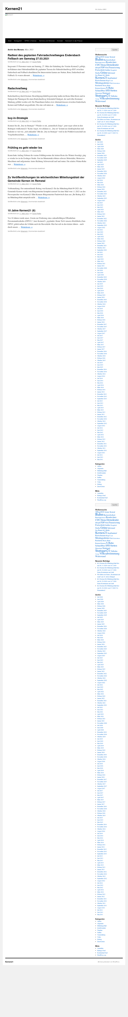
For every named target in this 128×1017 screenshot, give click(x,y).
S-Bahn (110, 87)
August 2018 (101, 306)
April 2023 (100, 209)
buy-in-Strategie (18, 118)
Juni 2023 (100, 205)
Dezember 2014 (102, 369)
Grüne (103, 72)
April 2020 (100, 275)
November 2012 (102, 419)
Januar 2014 (100, 392)
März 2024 (100, 185)
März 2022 (100, 239)
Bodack (104, 62)
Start (10, 41)
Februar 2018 (101, 320)
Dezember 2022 (102, 218)
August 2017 (101, 333)
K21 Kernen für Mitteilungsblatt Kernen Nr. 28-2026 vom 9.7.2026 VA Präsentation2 (108, 133)
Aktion (99, 466)
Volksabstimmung (110, 98)
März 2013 (100, 410)
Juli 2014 (100, 378)
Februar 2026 (101, 151)
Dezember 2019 (102, 277)
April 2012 (100, 435)
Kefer (108, 75)
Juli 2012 (100, 428)
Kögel (108, 80)
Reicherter (99, 85)
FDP (102, 67)
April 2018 (100, 315)
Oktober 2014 (101, 374)
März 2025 (100, 167)
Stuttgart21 (18, 41)
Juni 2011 (100, 457)
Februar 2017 (101, 347)
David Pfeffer (36, 62)
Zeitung (99, 484)
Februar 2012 (101, 439)
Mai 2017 (100, 340)
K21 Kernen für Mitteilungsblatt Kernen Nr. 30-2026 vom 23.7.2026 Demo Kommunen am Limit (108, 115)
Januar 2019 (100, 297)
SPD (108, 90)
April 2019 (100, 290)
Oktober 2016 (101, 356)
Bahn (99, 59)
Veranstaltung (101, 480)
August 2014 (101, 376)
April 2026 (100, 146)
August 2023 (101, 200)
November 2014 (102, 372)
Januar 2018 (100, 322)
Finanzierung (114, 67)
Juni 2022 (100, 232)
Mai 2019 (100, 288)
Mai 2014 (100, 383)
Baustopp (98, 62)
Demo (103, 64)
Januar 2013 (100, 414)
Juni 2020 (100, 272)
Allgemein (24, 79)
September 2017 (102, 331)
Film (106, 67)
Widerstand (100, 101)
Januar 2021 (100, 266)
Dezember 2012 (102, 417)
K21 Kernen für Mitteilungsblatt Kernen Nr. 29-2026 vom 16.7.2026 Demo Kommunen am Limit (108, 126)
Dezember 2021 (102, 245)
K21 (104, 75)
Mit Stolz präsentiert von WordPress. (109, 962)
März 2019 (100, 293)
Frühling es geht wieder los (25, 147)
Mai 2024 (100, 182)
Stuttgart (106, 92)
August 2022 (101, 227)
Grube (97, 72)
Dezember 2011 (102, 444)
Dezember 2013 (102, 394)
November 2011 (102, 446)
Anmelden (100, 493)
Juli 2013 (100, 401)
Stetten (113, 90)
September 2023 (102, 198)
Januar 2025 (100, 169)
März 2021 (100, 261)
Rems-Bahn (106, 85)
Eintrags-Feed (101, 495)
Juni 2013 (100, 403)
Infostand (111, 72)
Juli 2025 (100, 162)
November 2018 (102, 302)
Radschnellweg (17, 88)
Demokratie (113, 64)
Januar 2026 (100, 153)
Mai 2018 (100, 313)
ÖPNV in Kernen (30, 41)
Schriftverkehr (101, 473)
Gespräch (114, 70)
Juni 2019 (100, 286)
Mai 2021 (100, 257)
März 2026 (100, 149)
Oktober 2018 (101, 304)
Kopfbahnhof (112, 78)
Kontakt (60, 41)
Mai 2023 (100, 207)
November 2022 (102, 221)
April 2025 (100, 164)
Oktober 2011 (101, 448)
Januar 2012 (100, 441)
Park (111, 83)
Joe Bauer (98, 75)
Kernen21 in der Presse (73, 41)
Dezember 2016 (102, 351)
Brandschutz (111, 62)
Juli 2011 (100, 455)
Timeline (99, 475)
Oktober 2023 (101, 196)
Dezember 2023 (102, 191)
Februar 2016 (101, 358)
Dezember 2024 (102, 171)
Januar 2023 (100, 216)
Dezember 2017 (102, 324)
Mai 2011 (100, 459)
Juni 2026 (100, 144)
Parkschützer (116, 83)
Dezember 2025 (102, 155)
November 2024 (102, 173)
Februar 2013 (101, 412)
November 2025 (102, 158)
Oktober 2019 (101, 281)
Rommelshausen (100, 88)
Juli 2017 (100, 335)
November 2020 (102, 268)
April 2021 (100, 259)
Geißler (107, 70)
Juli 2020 (100, 270)
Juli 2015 (100, 363)
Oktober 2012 (101, 421)
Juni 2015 (100, 365)
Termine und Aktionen (47, 41)
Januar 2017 (100, 349)
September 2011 (102, 450)
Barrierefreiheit (109, 59)
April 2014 (100, 385)
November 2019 (102, 279)
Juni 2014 (100, 381)
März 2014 (100, 387)
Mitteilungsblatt (101, 471)
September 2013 (102, 399)
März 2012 (100, 437)
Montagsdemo (102, 82)
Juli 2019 (100, 284)
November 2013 (102, 396)
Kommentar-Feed (102, 498)
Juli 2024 (100, 180)
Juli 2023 (100, 203)
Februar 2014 (101, 390)
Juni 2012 (100, 430)
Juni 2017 (100, 338)
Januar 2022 (100, 243)
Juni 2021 (100, 254)
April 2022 (100, 236)
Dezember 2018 (102, 299)
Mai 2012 (100, 432)
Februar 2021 (101, 263)
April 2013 (100, 408)
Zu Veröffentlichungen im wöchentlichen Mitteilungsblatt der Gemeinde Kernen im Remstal (46, 178)
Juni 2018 (100, 311)
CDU (97, 64)
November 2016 (102, 354)
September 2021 (102, 250)
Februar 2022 (101, 241)
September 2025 (102, 160)
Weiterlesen (38, 75)
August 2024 (101, 178)
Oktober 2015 (101, 360)
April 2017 (100, 342)
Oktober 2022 (101, 223)
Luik (111, 80)
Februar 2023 (101, 214)
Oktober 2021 (101, 248)
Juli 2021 (100, 252)
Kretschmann (100, 80)
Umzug (97, 99)
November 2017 (102, 326)
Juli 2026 (100, 142)
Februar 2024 (101, 187)
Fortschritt (100, 69)
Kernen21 (13, 8)
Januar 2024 (100, 189)
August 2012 (101, 426)
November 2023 (102, 194)
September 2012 (102, 423)
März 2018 (100, 317)
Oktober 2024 (101, 176)
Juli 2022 (100, 230)
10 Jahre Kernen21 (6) (21, 210)
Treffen (99, 477)
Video (99, 482)
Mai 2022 (100, 234)
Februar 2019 (101, 295)
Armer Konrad (110, 57)
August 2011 (101, 453)
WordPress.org (101, 500)
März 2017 (100, 345)
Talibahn (113, 96)
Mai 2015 (100, 367)
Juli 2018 (100, 308)
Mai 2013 (100, 405)
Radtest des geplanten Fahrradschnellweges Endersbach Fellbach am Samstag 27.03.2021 (44, 56)
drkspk (97, 67)
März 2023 (100, 212)
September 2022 (102, 225)
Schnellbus (100, 90)
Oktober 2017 (101, 329)
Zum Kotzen (101, 486)
